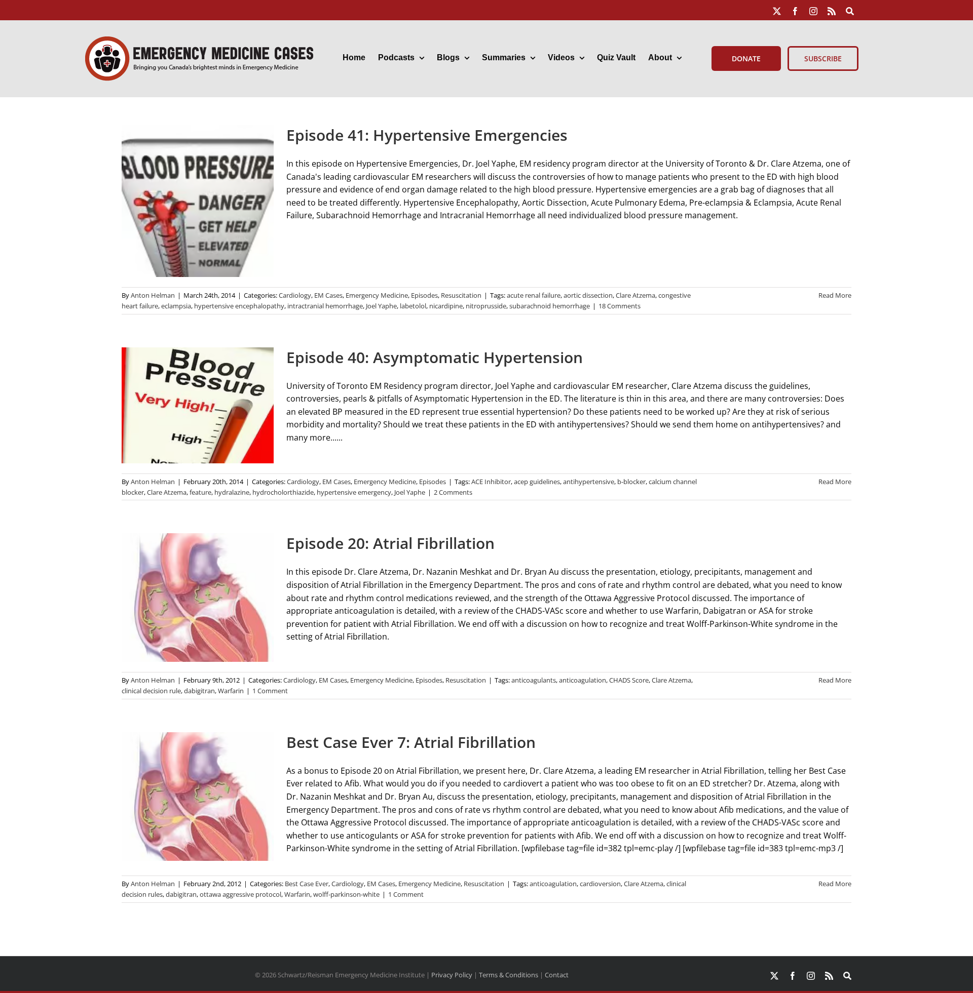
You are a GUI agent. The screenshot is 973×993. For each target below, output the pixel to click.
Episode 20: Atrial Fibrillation (390, 543)
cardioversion (600, 883)
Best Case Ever (306, 883)
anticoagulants (533, 680)
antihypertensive (588, 481)
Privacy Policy (451, 974)
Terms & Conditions (508, 974)
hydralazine (231, 492)
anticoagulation (582, 680)
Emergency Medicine (377, 295)
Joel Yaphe (381, 305)
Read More (834, 295)
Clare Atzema (635, 295)
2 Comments (453, 492)
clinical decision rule (151, 690)
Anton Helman (153, 295)
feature (200, 492)
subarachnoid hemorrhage (549, 305)
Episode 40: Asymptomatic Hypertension (434, 357)
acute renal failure (533, 295)
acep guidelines (537, 481)
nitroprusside (486, 305)
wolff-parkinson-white (346, 894)
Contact (557, 974)
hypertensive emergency (354, 492)
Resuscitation (461, 295)
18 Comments (619, 305)
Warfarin (231, 690)
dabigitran (199, 690)
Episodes (424, 295)
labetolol (413, 305)
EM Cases (328, 295)
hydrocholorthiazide (283, 492)
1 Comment (270, 690)
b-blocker (631, 481)
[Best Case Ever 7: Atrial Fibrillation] (198, 796)
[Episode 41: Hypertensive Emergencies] (198, 201)
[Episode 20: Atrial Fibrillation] (198, 597)
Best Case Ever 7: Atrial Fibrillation (411, 742)
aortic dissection (588, 295)
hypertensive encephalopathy (239, 305)
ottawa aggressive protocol (240, 894)
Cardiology (295, 295)
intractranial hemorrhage (325, 305)
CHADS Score (629, 680)
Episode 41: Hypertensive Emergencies (427, 135)
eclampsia (176, 305)
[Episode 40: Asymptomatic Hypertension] (198, 405)
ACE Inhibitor (491, 481)
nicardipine (446, 305)
